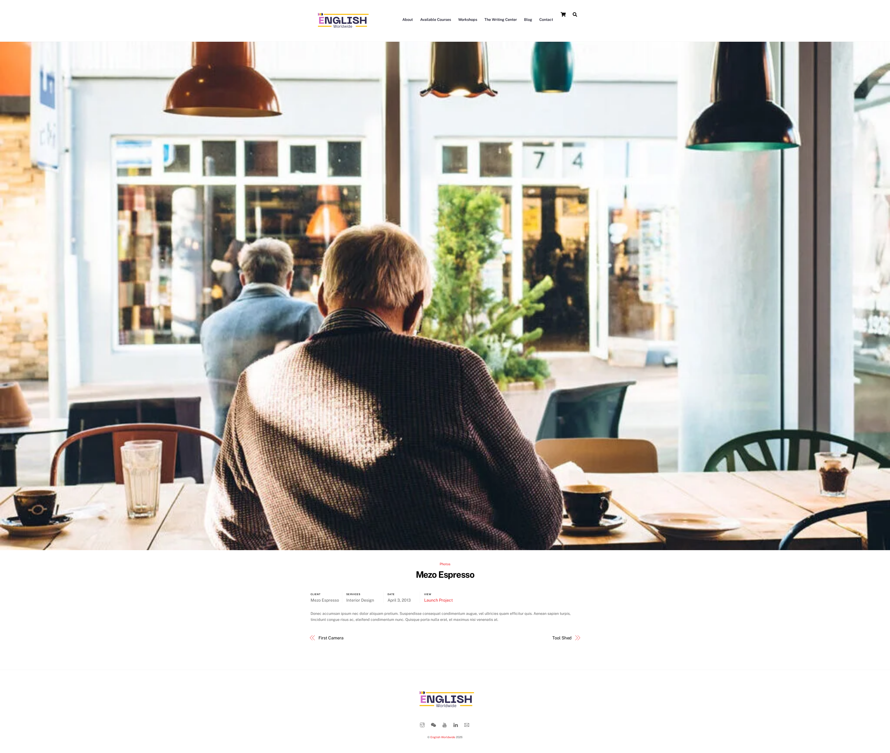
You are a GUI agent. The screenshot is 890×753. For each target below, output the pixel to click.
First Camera (330, 637)
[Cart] (563, 14)
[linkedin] (455, 724)
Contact (546, 19)
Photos (445, 564)
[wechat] (433, 724)
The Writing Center (500, 19)
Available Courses (435, 19)
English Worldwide (442, 737)
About (407, 19)
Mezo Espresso (445, 574)
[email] (466, 724)
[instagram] (422, 724)
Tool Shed (562, 637)
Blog (528, 19)
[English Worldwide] (342, 32)
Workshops (467, 19)
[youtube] (444, 724)
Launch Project (438, 600)
